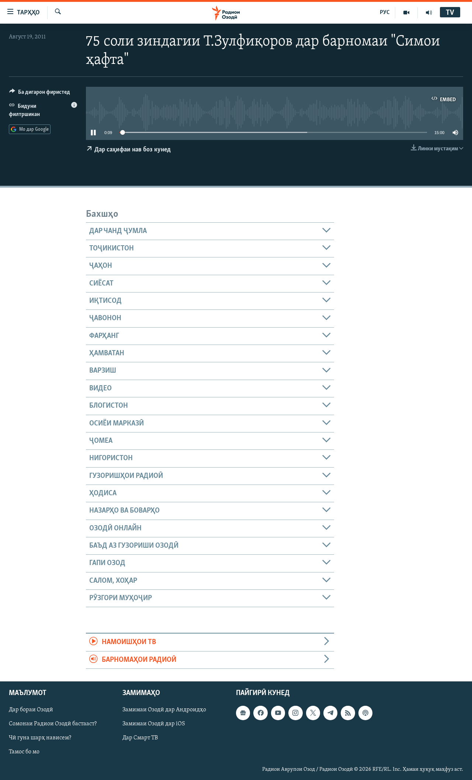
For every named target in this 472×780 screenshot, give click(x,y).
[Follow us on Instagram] (295, 713)
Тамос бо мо (24, 752)
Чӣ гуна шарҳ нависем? (40, 738)
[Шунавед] (429, 12)
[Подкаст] (365, 713)
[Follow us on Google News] (243, 713)
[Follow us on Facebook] (260, 713)
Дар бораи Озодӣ (31, 710)
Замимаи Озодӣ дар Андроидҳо (164, 710)
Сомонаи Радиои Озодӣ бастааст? (53, 724)
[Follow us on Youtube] (278, 713)
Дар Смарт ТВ (140, 738)
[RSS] (348, 713)
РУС (385, 13)
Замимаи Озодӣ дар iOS (153, 724)
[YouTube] (406, 12)
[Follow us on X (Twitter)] (313, 713)
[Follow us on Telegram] (330, 713)
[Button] (39, 94)
